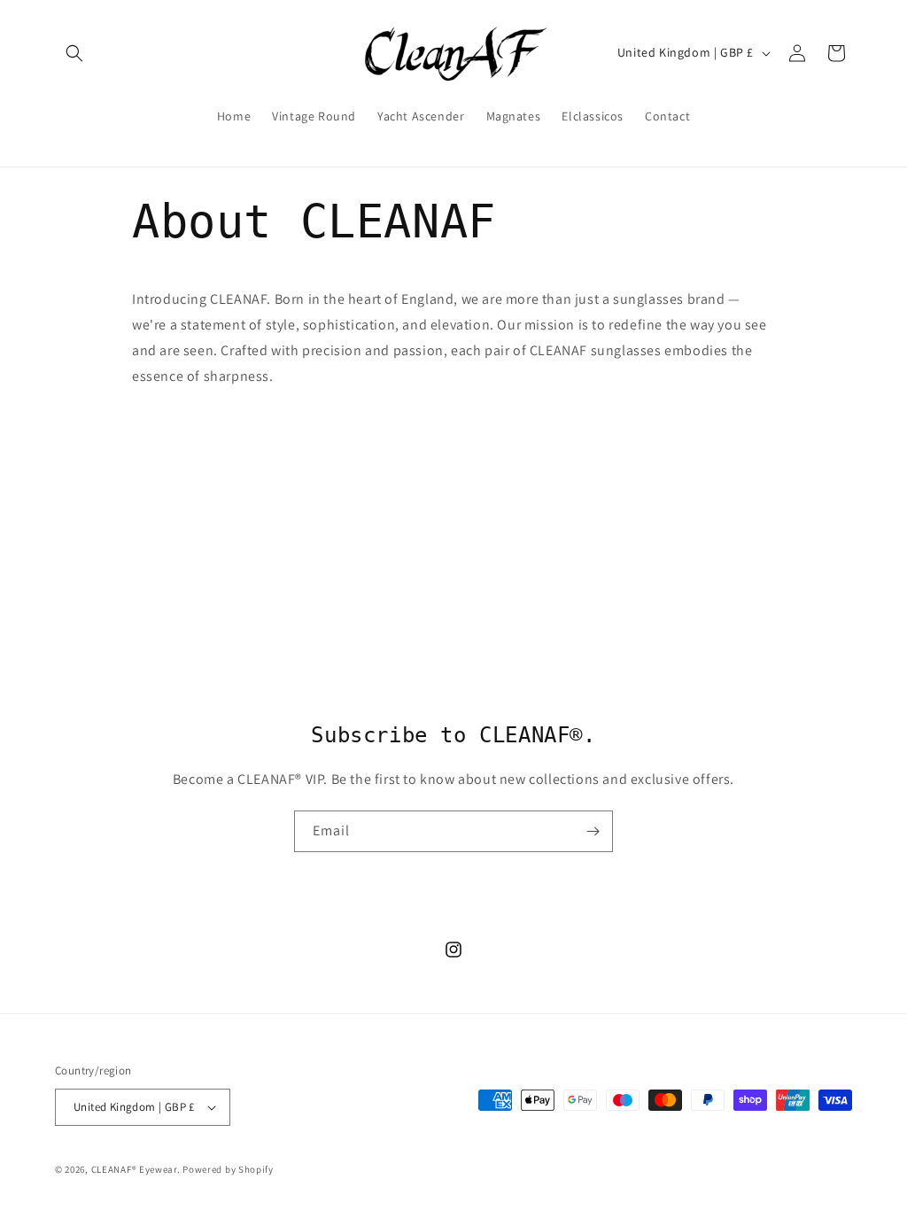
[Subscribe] (592, 831)
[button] (74, 53)
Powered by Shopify (228, 1169)
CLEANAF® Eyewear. (136, 1169)
